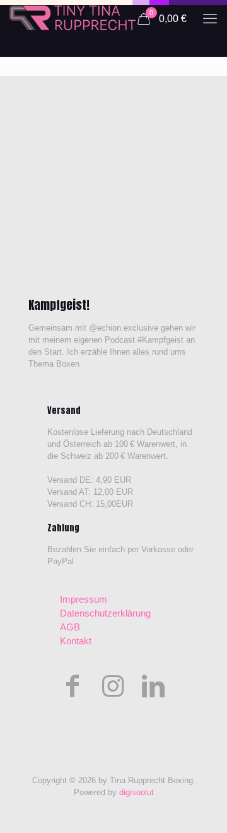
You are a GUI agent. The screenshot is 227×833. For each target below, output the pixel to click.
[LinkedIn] (153, 686)
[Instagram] (112, 686)
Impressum (83, 599)
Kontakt (75, 640)
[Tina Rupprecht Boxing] (72, 19)
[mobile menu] (210, 19)
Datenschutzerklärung (105, 613)
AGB (70, 627)
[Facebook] (72, 686)
